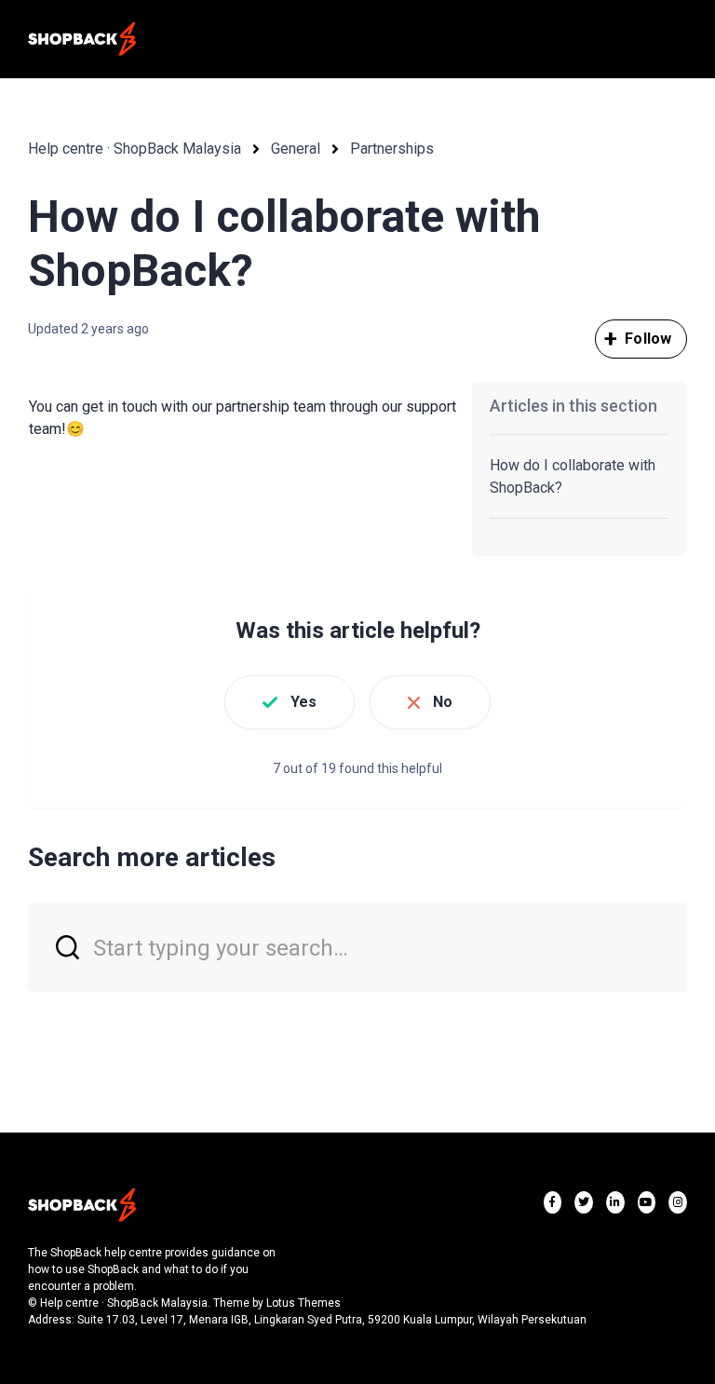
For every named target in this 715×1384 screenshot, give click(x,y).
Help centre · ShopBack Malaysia (134, 148)
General (295, 148)
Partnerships (392, 148)
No (442, 702)
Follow (648, 338)
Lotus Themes (303, 1302)
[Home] (82, 39)
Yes (303, 702)
